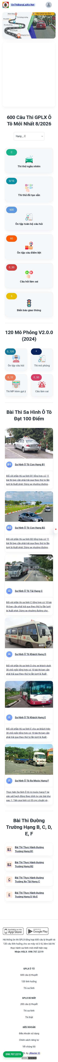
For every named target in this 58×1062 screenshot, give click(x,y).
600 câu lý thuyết (29, 975)
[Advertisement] (29, 74)
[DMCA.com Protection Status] (29, 1058)
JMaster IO (34, 1053)
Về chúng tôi (29, 1046)
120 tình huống (29, 981)
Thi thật (29, 1017)
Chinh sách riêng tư (29, 1040)
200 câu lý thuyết (29, 1004)
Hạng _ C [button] (21, 136)
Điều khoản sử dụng (29, 1033)
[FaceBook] (25, 958)
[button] (55, 531)
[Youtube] (29, 958)
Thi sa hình (29, 988)
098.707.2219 (13, 1054)
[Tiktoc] (33, 958)
